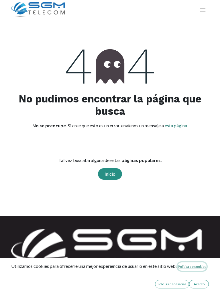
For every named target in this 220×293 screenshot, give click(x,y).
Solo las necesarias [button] (172, 284)
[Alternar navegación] (203, 10)
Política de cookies (192, 266)
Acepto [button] (199, 284)
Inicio (110, 174)
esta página (176, 125)
